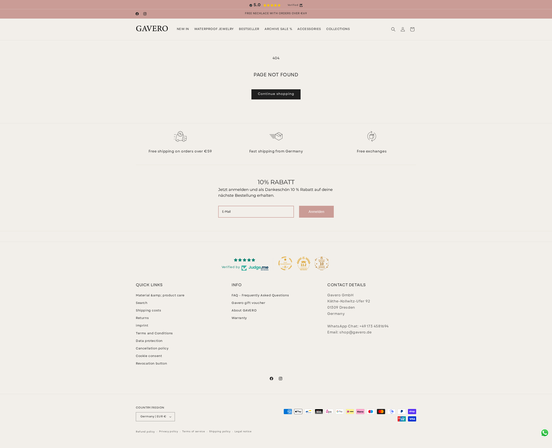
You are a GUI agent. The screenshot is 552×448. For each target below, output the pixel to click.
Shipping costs (148, 310)
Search (141, 303)
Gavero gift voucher (248, 303)
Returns (142, 318)
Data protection (149, 341)
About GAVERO (244, 310)
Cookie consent (149, 356)
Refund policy (145, 432)
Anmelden (316, 212)
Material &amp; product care (160, 295)
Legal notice (243, 432)
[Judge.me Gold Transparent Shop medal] (285, 263)
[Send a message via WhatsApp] (545, 433)
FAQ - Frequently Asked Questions (260, 295)
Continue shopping (276, 94)
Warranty (239, 318)
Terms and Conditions (154, 333)
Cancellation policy (152, 348)
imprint (142, 325)
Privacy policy (168, 432)
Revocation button (151, 363)
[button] (214, 29)
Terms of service (193, 432)
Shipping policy (220, 432)
